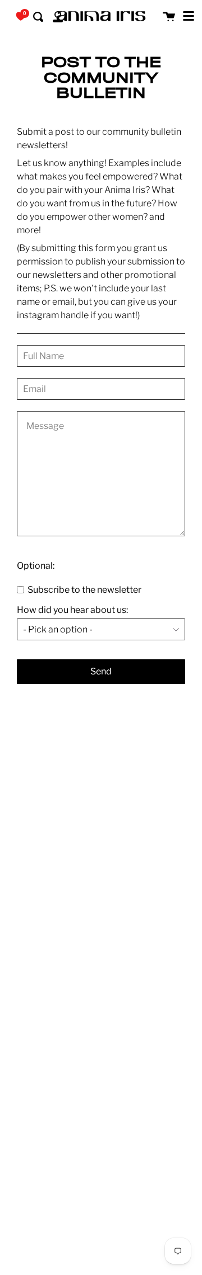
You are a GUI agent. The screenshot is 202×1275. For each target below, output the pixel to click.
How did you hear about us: (72, 610)
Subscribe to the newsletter (83, 589)
